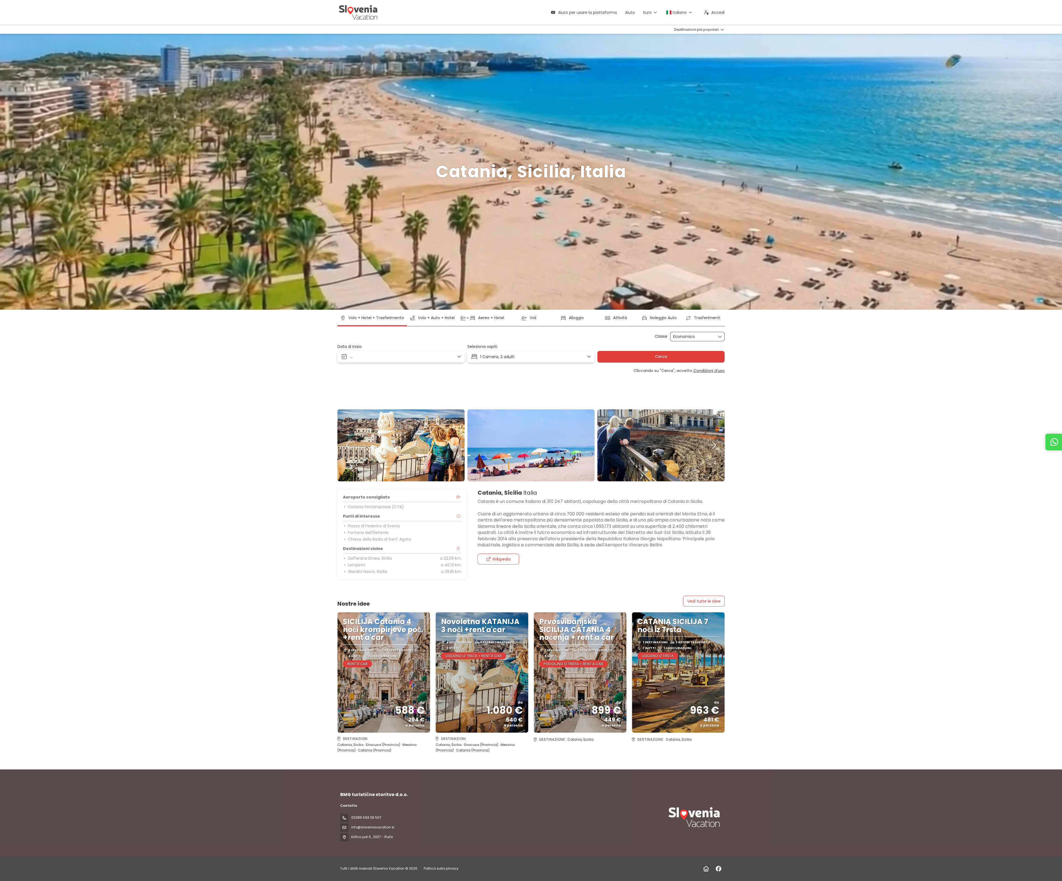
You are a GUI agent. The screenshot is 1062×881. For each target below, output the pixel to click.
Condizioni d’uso (709, 370)
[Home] (705, 869)
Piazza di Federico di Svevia (374, 526)
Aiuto (630, 12)
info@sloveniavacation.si (372, 827)
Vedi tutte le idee (703, 601)
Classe (661, 336)
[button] (348, 445)
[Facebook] (718, 869)
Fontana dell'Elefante (368, 532)
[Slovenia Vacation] (693, 817)
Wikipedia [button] (501, 559)
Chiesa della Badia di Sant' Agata (379, 539)
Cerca (661, 356)
